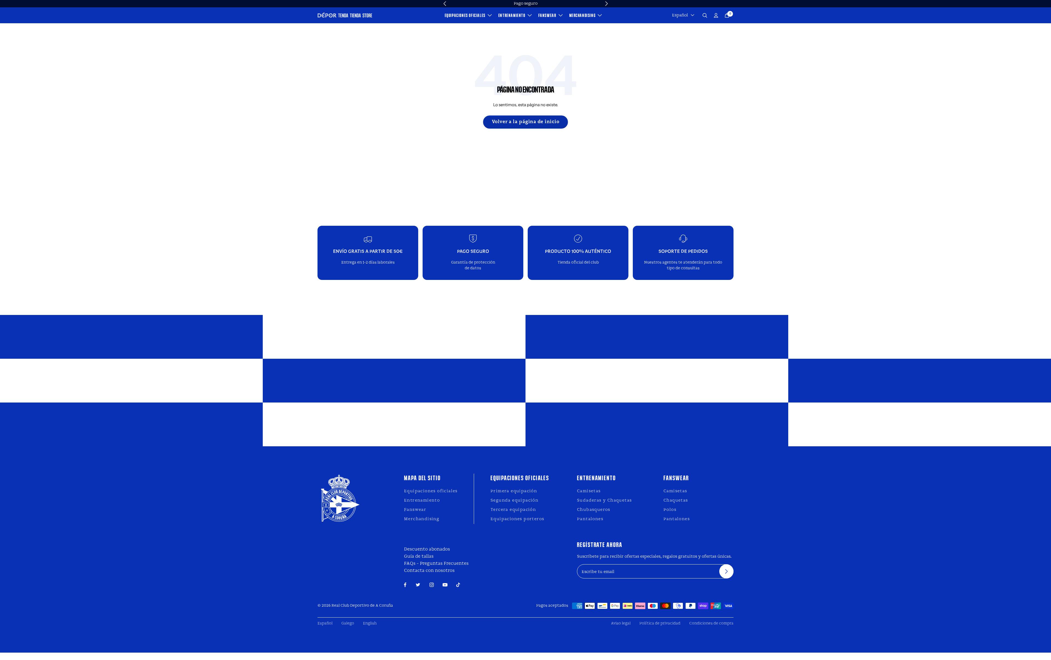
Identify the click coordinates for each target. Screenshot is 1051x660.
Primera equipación (513, 491)
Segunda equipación (514, 500)
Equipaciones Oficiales (465, 15)
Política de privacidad (659, 623)
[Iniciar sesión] (716, 15)
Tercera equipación (513, 509)
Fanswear (547, 15)
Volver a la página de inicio (525, 122)
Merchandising (582, 15)
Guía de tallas (419, 556)
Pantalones (590, 519)
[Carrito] (727, 15)
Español (680, 15)
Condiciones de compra (711, 623)
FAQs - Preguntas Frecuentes (436, 563)
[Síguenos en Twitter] (418, 585)
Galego (347, 623)
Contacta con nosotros (429, 570)
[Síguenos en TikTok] (458, 585)
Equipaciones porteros (517, 519)
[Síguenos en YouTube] (445, 585)
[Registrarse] (726, 571)
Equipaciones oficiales (431, 491)
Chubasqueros (593, 509)
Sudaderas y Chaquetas (604, 500)
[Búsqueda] (705, 15)
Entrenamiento (512, 15)
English (370, 623)
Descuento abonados (427, 549)
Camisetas (589, 491)
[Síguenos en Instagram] (431, 585)
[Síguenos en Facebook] (405, 585)
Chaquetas (675, 500)
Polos (669, 509)
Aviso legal (621, 623)
